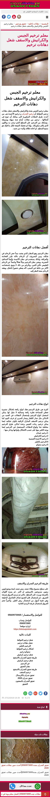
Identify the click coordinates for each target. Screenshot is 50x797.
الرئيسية (45, 24)
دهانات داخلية (33, 24)
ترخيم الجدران (27, 114)
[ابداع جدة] (25, 725)
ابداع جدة (40, 707)
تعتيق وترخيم (21, 24)
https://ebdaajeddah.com (25, 629)
